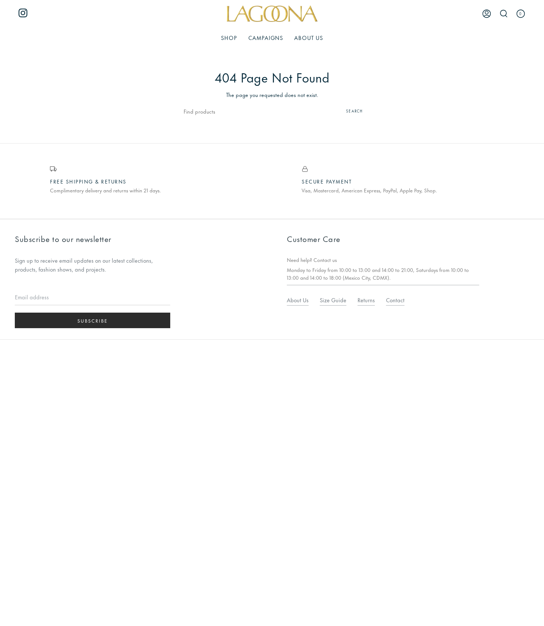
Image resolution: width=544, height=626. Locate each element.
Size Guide (333, 300)
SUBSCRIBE (92, 320)
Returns (366, 300)
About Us (298, 300)
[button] (229, 37)
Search (354, 111)
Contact (395, 300)
